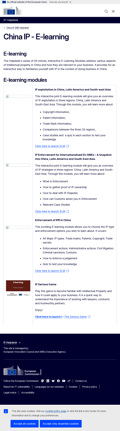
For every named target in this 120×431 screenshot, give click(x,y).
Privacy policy (89, 386)
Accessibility (27, 392)
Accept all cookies (24, 423)
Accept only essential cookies (61, 423)
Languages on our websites (49, 386)
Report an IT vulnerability (17, 386)
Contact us (81, 380)
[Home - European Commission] (12, 10)
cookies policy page (55, 411)
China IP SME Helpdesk (17, 27)
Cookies (73, 386)
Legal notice (10, 392)
